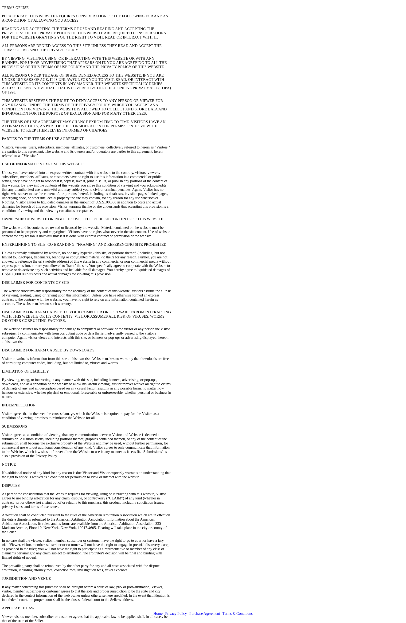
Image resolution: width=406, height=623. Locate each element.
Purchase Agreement (204, 613)
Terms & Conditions (238, 613)
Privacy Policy (176, 613)
